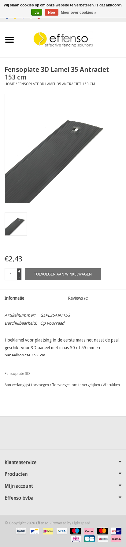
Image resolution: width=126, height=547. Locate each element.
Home (10, 84)
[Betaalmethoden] (20, 531)
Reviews (78, 298)
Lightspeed (81, 523)
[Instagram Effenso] (85, 435)
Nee (51, 12)
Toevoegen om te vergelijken (76, 385)
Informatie (14, 298)
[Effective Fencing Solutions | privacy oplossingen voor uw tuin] (72, 39)
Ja (37, 12)
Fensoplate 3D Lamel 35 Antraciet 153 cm (56, 84)
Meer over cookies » (78, 12)
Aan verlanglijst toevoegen (27, 385)
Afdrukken (111, 385)
